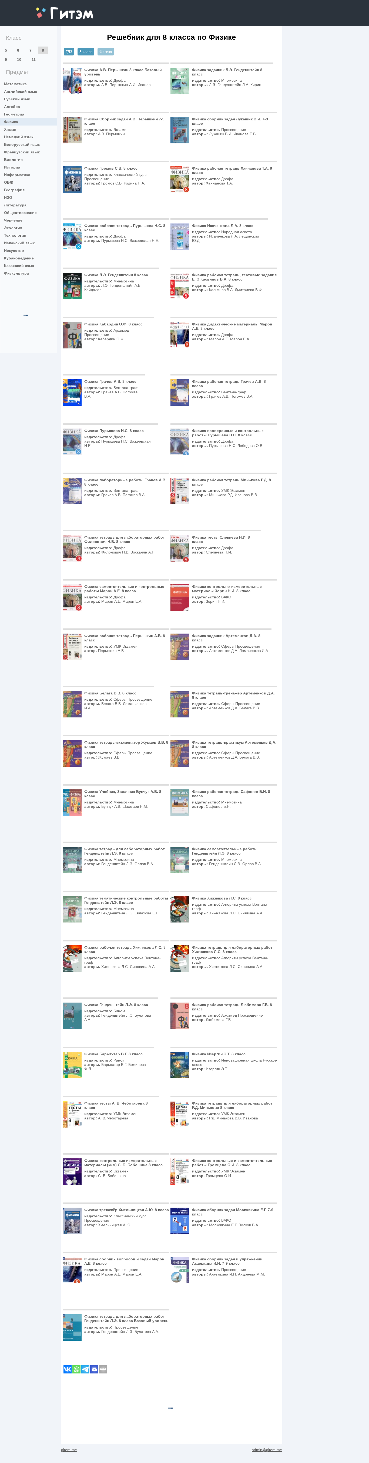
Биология (13, 159)
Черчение (13, 220)
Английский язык (20, 91)
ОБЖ (8, 182)
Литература (15, 205)
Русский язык (17, 99)
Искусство (14, 250)
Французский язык (22, 152)
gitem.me (50, 9)
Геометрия (14, 114)
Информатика (17, 175)
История (12, 167)
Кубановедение (19, 258)
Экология (13, 228)
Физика (11, 122)
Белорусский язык (22, 144)
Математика (15, 84)
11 (34, 59)
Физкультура (16, 273)
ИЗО (8, 197)
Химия (10, 129)
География (14, 190)
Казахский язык (19, 265)
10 (19, 59)
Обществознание (20, 212)
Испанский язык (19, 243)
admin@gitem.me (267, 1450)
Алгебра (12, 106)
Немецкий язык (18, 137)
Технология (15, 235)
